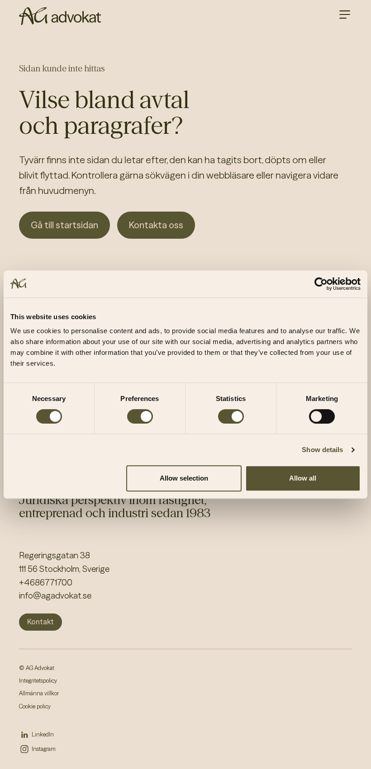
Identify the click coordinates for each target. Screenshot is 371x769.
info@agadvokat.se (55, 595)
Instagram (44, 748)
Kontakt (40, 621)
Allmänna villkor (39, 693)
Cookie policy (35, 706)
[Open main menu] (345, 14)
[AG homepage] (60, 16)
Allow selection (184, 478)
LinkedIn (43, 734)
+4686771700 (45, 582)
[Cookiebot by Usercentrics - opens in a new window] (321, 284)
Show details (322, 449)
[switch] (140, 416)
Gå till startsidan (64, 225)
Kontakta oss (156, 225)
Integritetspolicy (38, 680)
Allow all (302, 478)
